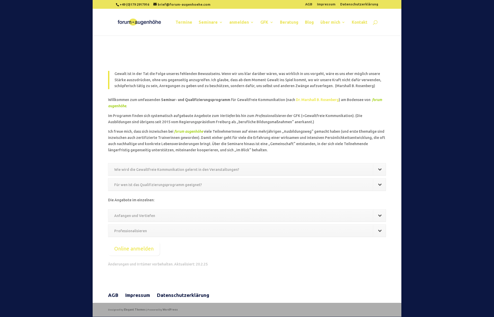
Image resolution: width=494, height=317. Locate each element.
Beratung (289, 22)
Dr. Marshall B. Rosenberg (317, 100)
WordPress (170, 309)
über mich (330, 22)
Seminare (208, 22)
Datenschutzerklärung (359, 4)
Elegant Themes (135, 309)
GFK (264, 22)
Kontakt (359, 22)
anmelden (239, 22)
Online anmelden (134, 249)
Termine (183, 22)
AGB (308, 4)
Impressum (326, 4)
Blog (309, 22)
